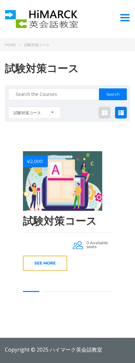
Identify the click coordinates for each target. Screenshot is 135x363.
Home (10, 44)
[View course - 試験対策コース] (62, 181)
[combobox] (34, 112)
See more (45, 263)
